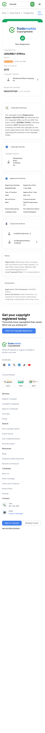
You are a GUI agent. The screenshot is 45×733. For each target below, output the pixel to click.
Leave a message (16, 513)
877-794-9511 (14, 506)
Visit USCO (40, 13)
